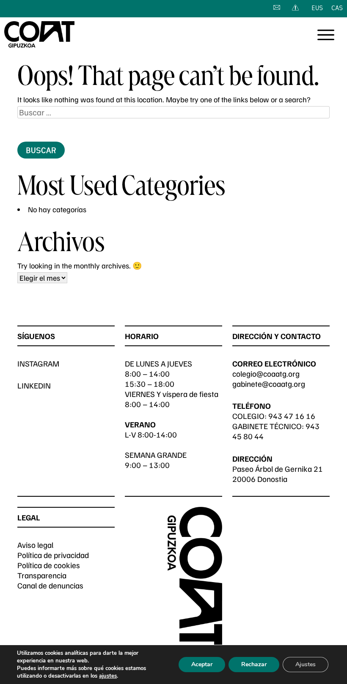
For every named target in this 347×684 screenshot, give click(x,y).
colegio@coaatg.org (266, 373)
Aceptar (201, 664)
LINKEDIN (34, 385)
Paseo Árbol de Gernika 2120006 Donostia (277, 474)
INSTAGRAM (38, 363)
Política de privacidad (53, 555)
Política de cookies (48, 565)
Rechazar (254, 664)
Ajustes (305, 664)
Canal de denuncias (50, 585)
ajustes (108, 676)
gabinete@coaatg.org (268, 384)
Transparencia (41, 575)
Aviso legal (35, 545)
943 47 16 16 (291, 416)
